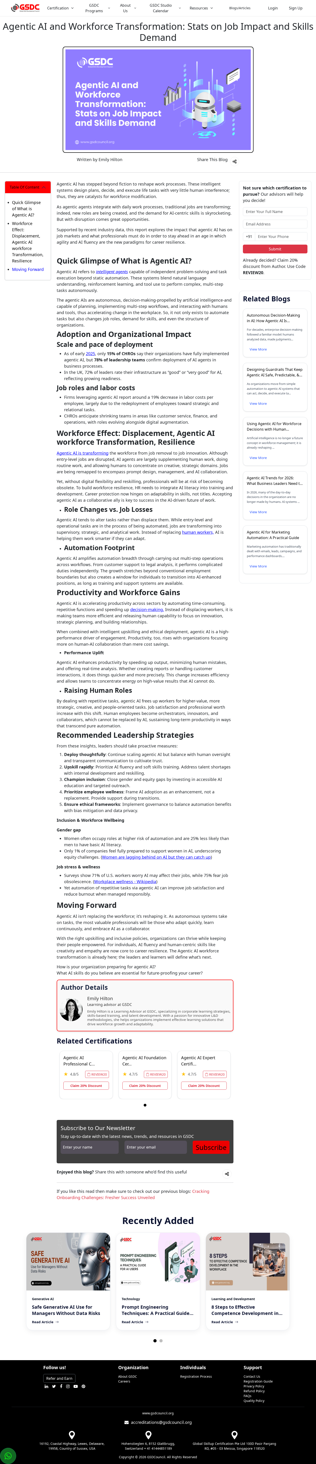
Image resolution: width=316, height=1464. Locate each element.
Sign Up (296, 8)
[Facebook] (61, 1386)
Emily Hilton (110, 159)
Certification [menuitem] (58, 8)
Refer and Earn (59, 1378)
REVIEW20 (98, 1074)
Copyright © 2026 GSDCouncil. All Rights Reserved (158, 1457)
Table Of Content (24, 187)
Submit (275, 249)
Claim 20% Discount (86, 1085)
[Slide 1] (161, 1340)
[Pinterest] (83, 1386)
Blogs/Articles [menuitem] (240, 8)
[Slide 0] (145, 1105)
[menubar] (153, 8)
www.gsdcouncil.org (158, 1413)
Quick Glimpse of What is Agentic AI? (26, 209)
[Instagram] (68, 1386)
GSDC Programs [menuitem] (94, 8)
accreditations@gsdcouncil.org (160, 1422)
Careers (124, 1381)
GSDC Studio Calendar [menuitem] (161, 8)
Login (273, 8)
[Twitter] (54, 1386)
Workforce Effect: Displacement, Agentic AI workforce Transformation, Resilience (27, 242)
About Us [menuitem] (125, 8)
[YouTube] (76, 1386)
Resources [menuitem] (199, 8)
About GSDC (127, 1376)
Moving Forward (28, 269)
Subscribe (211, 1147)
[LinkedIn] (46, 1386)
